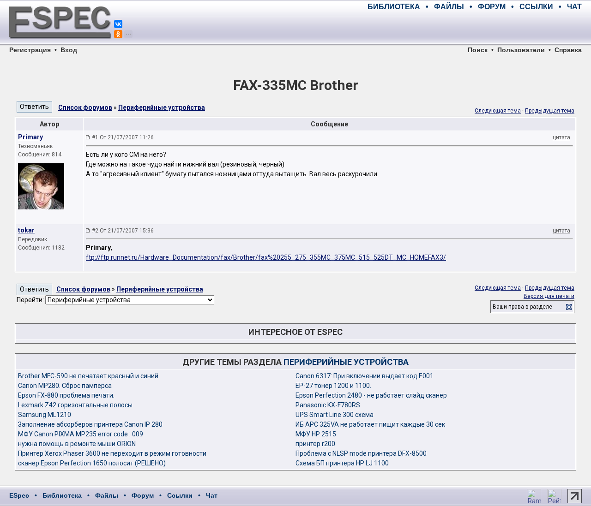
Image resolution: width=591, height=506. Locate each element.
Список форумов (85, 107)
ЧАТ (574, 7)
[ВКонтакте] (118, 24)
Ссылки (180, 495)
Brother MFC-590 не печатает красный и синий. (89, 376)
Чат (211, 495)
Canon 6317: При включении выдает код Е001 (365, 376)
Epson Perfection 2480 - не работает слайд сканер (371, 395)
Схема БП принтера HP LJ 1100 (342, 463)
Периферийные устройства (161, 107)
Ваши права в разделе (522, 307)
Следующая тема (498, 110)
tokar (26, 230)
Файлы (106, 495)
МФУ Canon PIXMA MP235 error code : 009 (80, 434)
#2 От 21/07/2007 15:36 (123, 230)
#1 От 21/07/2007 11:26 (123, 137)
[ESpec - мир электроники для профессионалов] (60, 44)
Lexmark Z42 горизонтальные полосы (75, 405)
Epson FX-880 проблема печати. (66, 395)
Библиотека (62, 495)
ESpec (19, 495)
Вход (68, 50)
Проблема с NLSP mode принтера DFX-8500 (361, 453)
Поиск (478, 50)
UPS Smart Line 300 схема (335, 414)
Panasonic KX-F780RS (328, 405)
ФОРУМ (492, 7)
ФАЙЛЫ (449, 7)
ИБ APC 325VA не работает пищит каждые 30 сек (370, 424)
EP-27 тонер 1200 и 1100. (333, 385)
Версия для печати (549, 296)
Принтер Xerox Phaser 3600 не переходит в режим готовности (112, 453)
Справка (568, 50)
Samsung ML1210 (44, 414)
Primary (30, 137)
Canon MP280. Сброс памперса (65, 385)
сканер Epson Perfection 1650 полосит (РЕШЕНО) (92, 463)
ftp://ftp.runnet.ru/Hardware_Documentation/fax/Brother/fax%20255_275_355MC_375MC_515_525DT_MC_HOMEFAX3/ (266, 257)
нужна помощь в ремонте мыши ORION (77, 443)
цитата (561, 137)
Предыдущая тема (549, 110)
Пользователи (521, 50)
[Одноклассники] (118, 34)
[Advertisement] (474, 28)
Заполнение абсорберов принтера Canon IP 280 (90, 424)
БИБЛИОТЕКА (394, 7)
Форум (143, 495)
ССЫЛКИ (536, 7)
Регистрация (30, 50)
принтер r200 (315, 443)
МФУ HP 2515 (316, 434)
